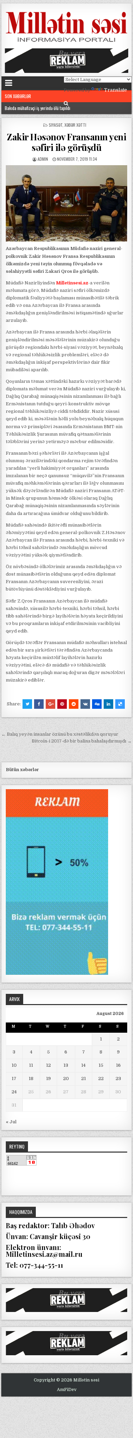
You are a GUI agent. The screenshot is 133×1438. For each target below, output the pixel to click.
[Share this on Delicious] (120, 704)
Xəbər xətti (75, 125)
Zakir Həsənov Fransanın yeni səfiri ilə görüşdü (66, 142)
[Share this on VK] (85, 704)
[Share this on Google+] (50, 704)
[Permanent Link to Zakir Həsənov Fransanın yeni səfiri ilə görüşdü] (66, 203)
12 (48, 1065)
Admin (43, 159)
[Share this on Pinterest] (62, 704)
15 (101, 1065)
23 (118, 1078)
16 (118, 1065)
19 (48, 1078)
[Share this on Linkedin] (108, 704)
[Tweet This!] (27, 704)
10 (14, 1065)
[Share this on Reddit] (73, 704)
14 (83, 1065)
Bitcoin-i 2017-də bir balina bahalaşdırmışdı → (82, 741)
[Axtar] (66, 103)
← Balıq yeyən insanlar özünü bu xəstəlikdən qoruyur (59, 734)
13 (65, 1065)
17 (14, 1078)
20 (66, 1078)
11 (31, 1065)
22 (101, 1078)
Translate (115, 90)
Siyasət (55, 125)
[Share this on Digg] (97, 704)
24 (14, 1091)
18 (31, 1078)
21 (83, 1078)
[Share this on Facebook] (39, 704)
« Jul (11, 1121)
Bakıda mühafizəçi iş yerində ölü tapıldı (37, 108)
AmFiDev (66, 1389)
